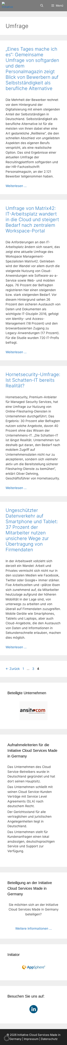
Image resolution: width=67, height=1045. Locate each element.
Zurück (13, 669)
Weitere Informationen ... (33, 928)
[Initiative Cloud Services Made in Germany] (8, 5)
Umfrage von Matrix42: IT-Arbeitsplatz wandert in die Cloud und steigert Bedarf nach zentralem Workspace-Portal (32, 219)
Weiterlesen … (16, 186)
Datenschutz (49, 1039)
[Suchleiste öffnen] (41, 5)
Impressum (31, 1039)
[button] (6, 1038)
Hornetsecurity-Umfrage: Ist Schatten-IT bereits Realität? (33, 380)
